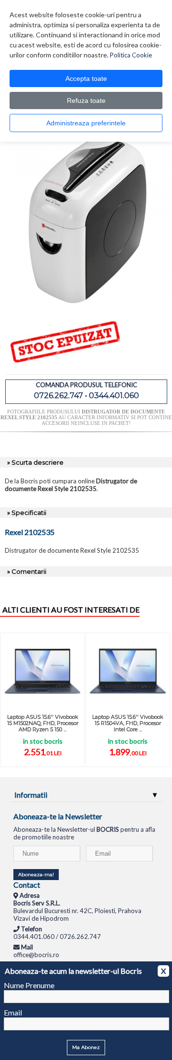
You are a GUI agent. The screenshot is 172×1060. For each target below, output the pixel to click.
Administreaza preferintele (86, 123)
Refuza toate (86, 100)
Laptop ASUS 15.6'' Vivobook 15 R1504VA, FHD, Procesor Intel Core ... (127, 723)
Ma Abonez (86, 1047)
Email (13, 1012)
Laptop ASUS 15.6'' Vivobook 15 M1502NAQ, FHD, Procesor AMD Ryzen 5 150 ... (42, 723)
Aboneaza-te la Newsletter (57, 816)
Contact (26, 884)
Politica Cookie (131, 55)
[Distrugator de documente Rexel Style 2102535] (87, 301)
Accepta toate (86, 78)
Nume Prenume (29, 985)
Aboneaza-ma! (36, 874)
